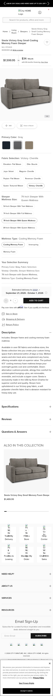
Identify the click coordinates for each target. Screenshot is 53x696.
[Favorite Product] (47, 42)
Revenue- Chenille (33, 178)
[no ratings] (6, 50)
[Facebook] (19, 644)
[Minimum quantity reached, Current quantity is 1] (6, 300)
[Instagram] (11, 644)
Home (5, 31)
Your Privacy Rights (26, 683)
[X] (26, 644)
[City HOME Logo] (26, 12)
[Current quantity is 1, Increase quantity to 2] (15, 300)
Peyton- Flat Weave (11, 178)
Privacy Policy (38, 678)
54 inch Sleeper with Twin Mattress (18, 206)
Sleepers (24, 31)
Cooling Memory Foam (13, 244)
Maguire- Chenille (26, 171)
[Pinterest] (34, 644)
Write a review (18, 50)
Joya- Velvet (8, 171)
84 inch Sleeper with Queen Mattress (19, 228)
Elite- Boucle (32, 164)
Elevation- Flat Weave (12, 164)
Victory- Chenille (36, 186)
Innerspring (33, 244)
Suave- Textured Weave (13, 186)
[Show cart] (48, 12)
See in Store (12, 314)
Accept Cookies (26, 691)
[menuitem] (4, 12)
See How (44, 62)
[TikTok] (42, 644)
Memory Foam (9, 252)
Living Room (14, 31)
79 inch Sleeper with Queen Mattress (19, 220)
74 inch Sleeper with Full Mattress (17, 213)
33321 (35, 290)
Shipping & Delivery (15, 319)
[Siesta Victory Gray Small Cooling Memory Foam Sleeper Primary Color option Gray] (17, 145)
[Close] (50, 663)
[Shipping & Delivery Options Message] (45, 293)
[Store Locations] (13, 12)
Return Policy (12, 324)
